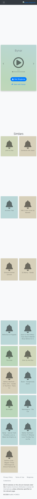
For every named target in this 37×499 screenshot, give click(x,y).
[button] (3, 63)
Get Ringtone (19, 79)
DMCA (17, 494)
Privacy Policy (8, 477)
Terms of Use (19, 477)
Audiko (11, 494)
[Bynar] (18, 62)
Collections (7, 481)
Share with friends (19, 84)
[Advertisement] (18, 24)
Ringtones (30, 477)
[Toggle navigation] (3, 2)
